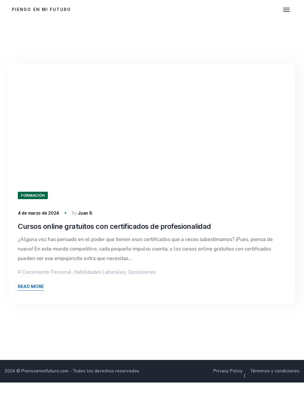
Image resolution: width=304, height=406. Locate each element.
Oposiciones (142, 272)
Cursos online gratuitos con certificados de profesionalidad (114, 226)
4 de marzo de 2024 (38, 212)
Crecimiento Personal (47, 272)
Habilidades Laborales (99, 272)
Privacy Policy (228, 371)
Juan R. (85, 212)
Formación (33, 195)
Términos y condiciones (275, 371)
